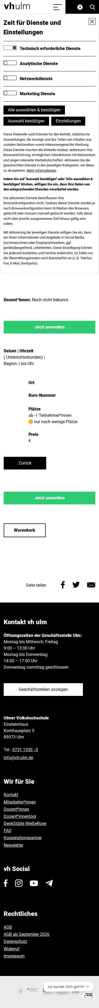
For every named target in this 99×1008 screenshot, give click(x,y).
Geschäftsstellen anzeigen (43, 689)
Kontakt (11, 794)
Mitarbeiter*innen (20, 802)
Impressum (14, 956)
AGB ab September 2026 (26, 934)
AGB (8, 927)
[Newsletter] (49, 883)
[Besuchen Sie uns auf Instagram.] (18, 883)
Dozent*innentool (20, 816)
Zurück (24, 463)
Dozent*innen (16, 809)
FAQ (7, 830)
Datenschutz (15, 941)
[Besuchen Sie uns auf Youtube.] (34, 883)
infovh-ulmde (18, 757)
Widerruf (12, 948)
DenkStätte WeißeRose (25, 823)
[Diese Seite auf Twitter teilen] (76, 584)
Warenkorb (24, 530)
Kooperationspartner (23, 837)
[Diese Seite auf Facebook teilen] (63, 584)
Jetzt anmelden (50, 327)
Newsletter (13, 845)
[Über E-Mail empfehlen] (91, 584)
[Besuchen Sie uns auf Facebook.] (6, 883)
